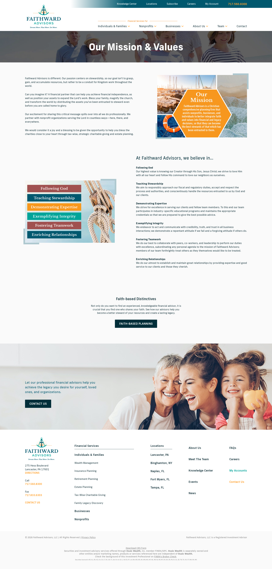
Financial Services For (138, 21)
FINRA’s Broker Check (165, 556)
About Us (199, 26)
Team (221, 26)
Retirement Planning (86, 478)
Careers (191, 3)
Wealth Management (86, 462)
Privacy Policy (88, 537)
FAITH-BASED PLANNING (136, 323)
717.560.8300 (237, 4)
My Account (211, 3)
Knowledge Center (127, 3)
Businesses (173, 26)
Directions (32, 472)
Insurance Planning (85, 470)
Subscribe (172, 3)
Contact (242, 26)
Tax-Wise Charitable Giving (89, 495)
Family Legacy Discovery (88, 503)
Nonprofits (146, 26)
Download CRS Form (136, 548)
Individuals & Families (113, 26)
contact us (32, 502)
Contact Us (38, 403)
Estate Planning (83, 487)
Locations (151, 3)
